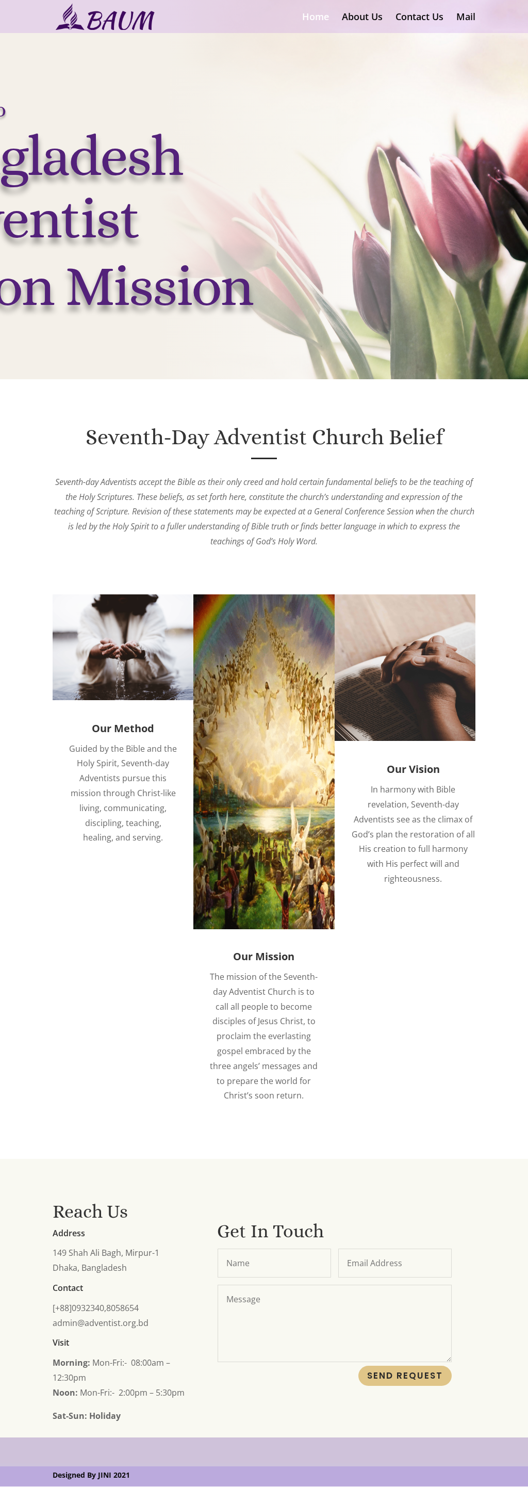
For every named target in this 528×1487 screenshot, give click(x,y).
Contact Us (419, 18)
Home (315, 18)
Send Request (405, 1375)
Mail (465, 18)
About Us (362, 18)
